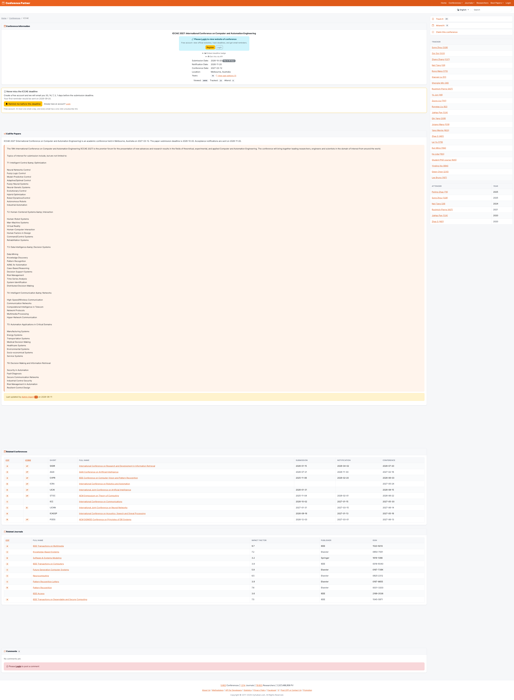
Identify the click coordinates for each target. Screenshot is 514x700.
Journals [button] (469, 3)
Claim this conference (446, 32)
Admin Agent (28, 397)
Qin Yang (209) (439, 118)
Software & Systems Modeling (47, 558)
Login (508, 3)
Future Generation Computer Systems (51, 569)
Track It (441, 19)
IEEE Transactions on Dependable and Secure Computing (60, 599)
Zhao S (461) (438, 136)
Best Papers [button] (496, 3)
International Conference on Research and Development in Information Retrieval (117, 466)
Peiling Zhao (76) (440, 192)
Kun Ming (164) (439, 148)
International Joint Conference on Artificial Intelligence (105, 489)
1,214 (243, 685)
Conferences (14, 18)
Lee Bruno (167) (439, 177)
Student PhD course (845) (444, 160)
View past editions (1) (227, 76)
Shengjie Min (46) (440, 83)
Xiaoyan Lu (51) (439, 77)
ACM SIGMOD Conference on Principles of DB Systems (105, 519)
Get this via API (216, 56)
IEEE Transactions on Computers (48, 564)
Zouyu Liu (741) (439, 100)
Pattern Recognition (42, 587)
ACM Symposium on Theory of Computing (99, 495)
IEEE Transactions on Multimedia (48, 546)
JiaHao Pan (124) (440, 112)
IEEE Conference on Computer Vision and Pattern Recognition (108, 478)
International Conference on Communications (100, 501)
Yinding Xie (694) (440, 166)
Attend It (441, 25)
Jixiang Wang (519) (440, 124)
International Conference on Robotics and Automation (104, 483)
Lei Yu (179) (437, 142)
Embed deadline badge (216, 53)
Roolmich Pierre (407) (442, 89)
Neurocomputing (41, 575)
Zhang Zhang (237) (441, 59)
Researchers (482, 3)
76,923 (259, 685)
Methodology (218, 690)
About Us (206, 690)
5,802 (223, 685)
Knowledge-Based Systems (46, 552)
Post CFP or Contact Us (291, 690)
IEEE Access (38, 593)
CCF (8, 460)
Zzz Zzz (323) (438, 53)
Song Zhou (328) (440, 47)
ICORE (28, 460)
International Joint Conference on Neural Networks (103, 507)
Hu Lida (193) (438, 154)
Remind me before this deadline (24, 104)
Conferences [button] (455, 3)
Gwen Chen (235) (440, 171)
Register (210, 47)
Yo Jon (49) (437, 95)
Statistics (248, 690)
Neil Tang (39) (438, 65)
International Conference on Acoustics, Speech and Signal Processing (112, 513)
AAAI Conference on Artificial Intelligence (98, 472)
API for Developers (233, 690)
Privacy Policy (259, 690)
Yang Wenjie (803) (440, 130)
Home (444, 3)
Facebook (271, 690)
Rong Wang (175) (440, 71)
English (463, 10)
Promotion (307, 690)
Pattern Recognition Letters (46, 581)
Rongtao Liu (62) (439, 106)
